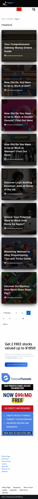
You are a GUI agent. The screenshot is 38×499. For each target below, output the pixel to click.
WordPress (19, 497)
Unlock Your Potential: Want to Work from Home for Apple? (17, 220)
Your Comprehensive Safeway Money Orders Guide (18, 48)
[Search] (33, 9)
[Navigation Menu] (19, 9)
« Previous (7, 313)
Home (4, 19)
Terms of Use (6, 461)
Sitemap (4, 471)
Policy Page (6, 456)
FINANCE (10, 19)
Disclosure (5, 459)
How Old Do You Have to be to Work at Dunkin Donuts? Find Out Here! (18, 117)
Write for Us (6, 469)
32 (23, 318)
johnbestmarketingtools (15, 55)
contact (4, 464)
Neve (3, 497)
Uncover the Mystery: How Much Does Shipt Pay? (17, 290)
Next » (5, 324)
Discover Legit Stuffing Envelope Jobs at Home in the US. (18, 186)
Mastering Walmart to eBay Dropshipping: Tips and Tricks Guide (17, 255)
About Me (5, 466)
